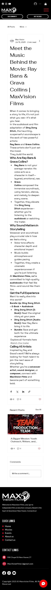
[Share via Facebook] (11, 391)
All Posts (11, 27)
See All (38, 409)
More (22, 27)
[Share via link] (29, 391)
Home (8, 526)
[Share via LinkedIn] (23, 391)
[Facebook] (2, 3)
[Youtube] (9, 3)
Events (8, 533)
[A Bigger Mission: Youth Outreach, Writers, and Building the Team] (25, 424)
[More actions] (39, 40)
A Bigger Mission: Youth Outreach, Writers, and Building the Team (24, 440)
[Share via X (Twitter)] (17, 391)
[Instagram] (6, 3)
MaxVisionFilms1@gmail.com (20, 564)
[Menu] (46, 10)
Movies (8, 529)
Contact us (10, 539)
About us (9, 536)
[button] (45, 3)
